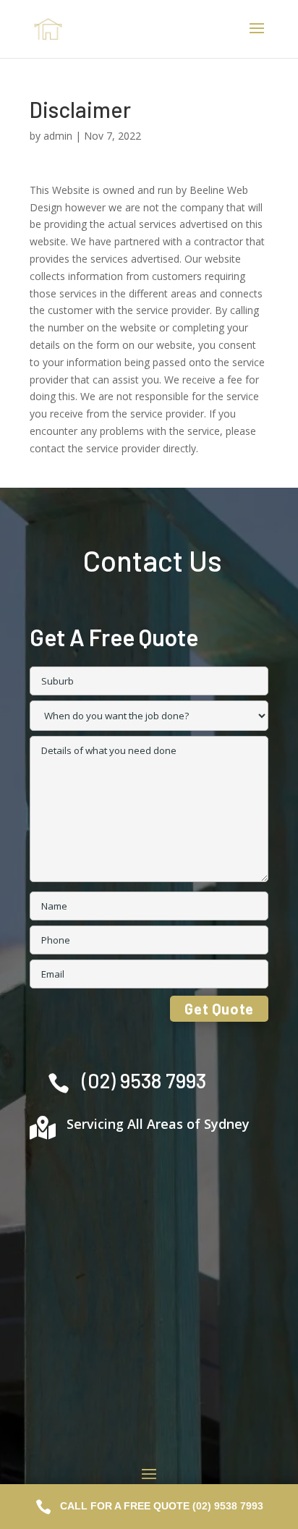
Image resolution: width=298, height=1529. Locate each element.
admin (57, 136)
